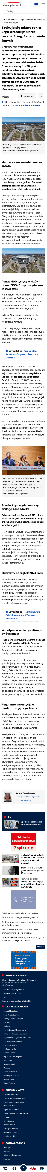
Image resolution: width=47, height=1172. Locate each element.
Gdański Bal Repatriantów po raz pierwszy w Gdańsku (22, 354)
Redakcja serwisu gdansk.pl (14, 989)
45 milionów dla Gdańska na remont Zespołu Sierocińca (23, 615)
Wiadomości (13, 19)
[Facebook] (14, 1169)
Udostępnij (29, 96)
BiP (5, 997)
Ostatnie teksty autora (25, 800)
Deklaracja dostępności (12, 993)
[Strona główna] (5, 1169)
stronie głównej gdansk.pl (27, 105)
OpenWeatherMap (24, 1001)
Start (4, 19)
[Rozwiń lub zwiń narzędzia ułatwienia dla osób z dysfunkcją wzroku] (42, 1169)
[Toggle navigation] (43, 5)
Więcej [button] (39, 946)
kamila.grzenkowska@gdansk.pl (28, 796)
